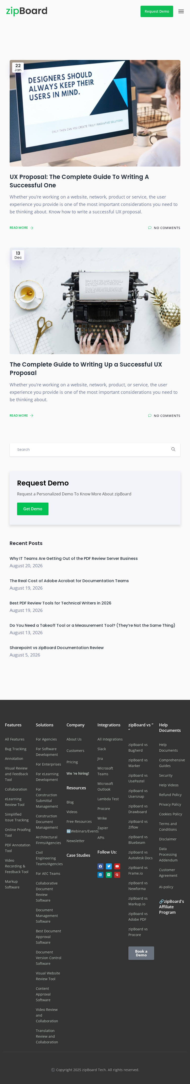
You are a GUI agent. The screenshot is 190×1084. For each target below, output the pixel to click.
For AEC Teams (48, 873)
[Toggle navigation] (181, 11)
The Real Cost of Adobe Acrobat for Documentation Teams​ (69, 581)
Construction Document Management (47, 822)
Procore (103, 808)
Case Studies (78, 855)
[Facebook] (100, 866)
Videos (72, 811)
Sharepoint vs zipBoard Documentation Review (57, 648)
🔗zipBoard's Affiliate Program (171, 907)
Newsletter (76, 840)
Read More (19, 227)
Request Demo (157, 11)
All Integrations (110, 739)
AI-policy (166, 886)
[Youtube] (117, 866)
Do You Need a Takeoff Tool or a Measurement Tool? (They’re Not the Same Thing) (92, 625)
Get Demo (32, 509)
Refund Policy (170, 794)
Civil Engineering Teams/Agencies (49, 858)
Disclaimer (168, 839)
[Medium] (109, 875)
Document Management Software (47, 916)
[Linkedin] (100, 875)
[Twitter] (109, 866)
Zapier (102, 828)
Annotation (14, 758)
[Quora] (117, 875)
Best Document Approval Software (48, 937)
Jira (100, 758)
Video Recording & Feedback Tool (16, 866)
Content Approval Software (43, 994)
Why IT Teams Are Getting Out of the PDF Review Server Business (74, 558)
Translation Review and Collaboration (47, 1036)
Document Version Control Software (48, 958)
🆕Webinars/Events (83, 831)
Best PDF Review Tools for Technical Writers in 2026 (60, 603)
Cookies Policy (170, 814)
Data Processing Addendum (168, 854)
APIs (100, 837)
